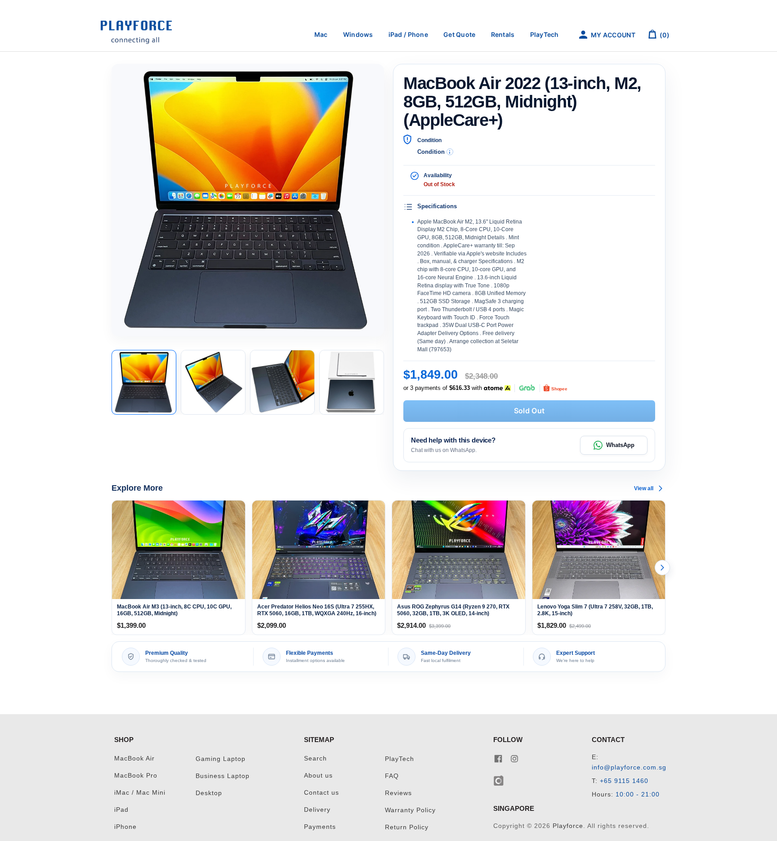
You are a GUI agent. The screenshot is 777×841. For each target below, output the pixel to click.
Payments (320, 826)
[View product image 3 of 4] (282, 382)
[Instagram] (514, 758)
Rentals (503, 34)
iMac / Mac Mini (139, 792)
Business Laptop (223, 776)
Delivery (317, 809)
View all (643, 488)
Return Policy (407, 827)
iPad (121, 809)
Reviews (398, 793)
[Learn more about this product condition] (450, 151)
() (664, 35)
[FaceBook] (498, 758)
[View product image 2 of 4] (213, 382)
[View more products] (662, 567)
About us (318, 775)
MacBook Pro (135, 775)
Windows (358, 34)
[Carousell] (499, 780)
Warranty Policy (410, 810)
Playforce (568, 826)
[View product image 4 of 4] (351, 382)
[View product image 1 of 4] (144, 382)
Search (315, 758)
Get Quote (459, 34)
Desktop (209, 793)
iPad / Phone (408, 34)
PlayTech (544, 34)
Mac (321, 34)
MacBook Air (134, 758)
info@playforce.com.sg (629, 767)
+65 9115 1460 (624, 781)
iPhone (125, 826)
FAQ (392, 776)
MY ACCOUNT (612, 35)
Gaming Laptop (221, 759)
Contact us (321, 792)
